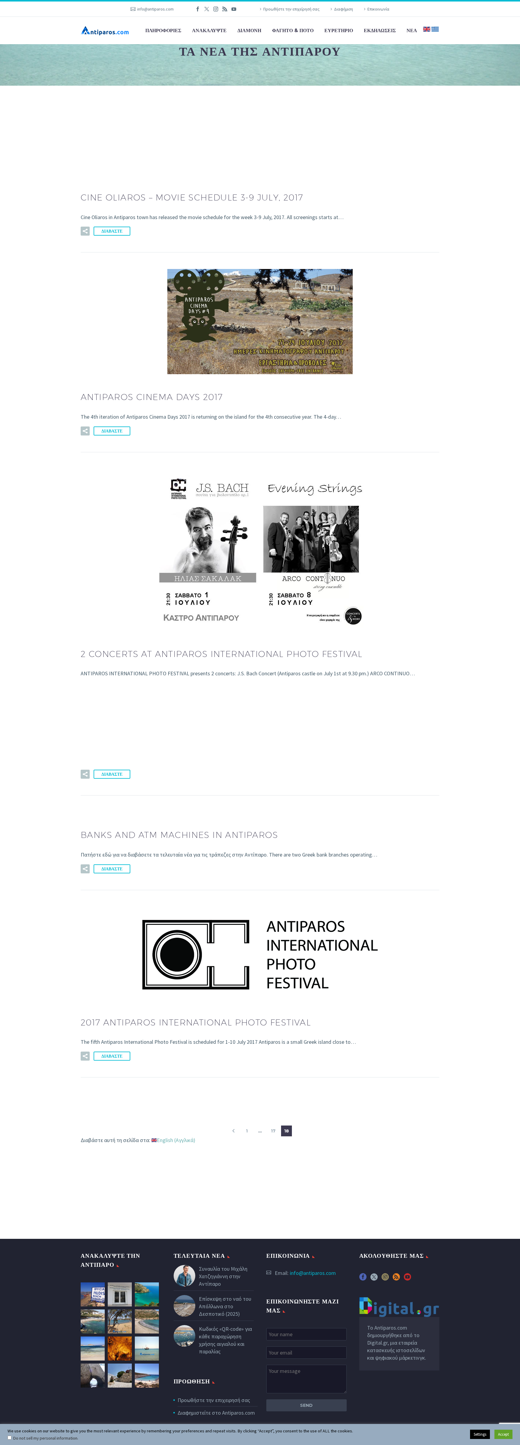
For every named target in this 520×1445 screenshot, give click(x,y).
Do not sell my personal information (45, 1438)
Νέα (412, 30)
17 (273, 1131)
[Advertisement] (260, 130)
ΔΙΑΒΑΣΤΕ (111, 231)
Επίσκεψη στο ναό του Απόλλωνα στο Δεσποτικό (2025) (225, 1306)
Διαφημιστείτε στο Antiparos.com (216, 1412)
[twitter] (374, 1279)
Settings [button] (480, 1434)
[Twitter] (206, 9)
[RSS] (224, 9)
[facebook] (363, 1279)
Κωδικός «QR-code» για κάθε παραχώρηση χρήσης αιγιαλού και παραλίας (225, 1340)
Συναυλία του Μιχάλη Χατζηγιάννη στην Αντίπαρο (223, 1276)
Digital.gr (377, 1342)
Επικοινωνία (378, 9)
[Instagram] (215, 9)
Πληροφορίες (163, 30)
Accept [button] (503, 1434)
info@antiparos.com (155, 9)
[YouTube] (233, 9)
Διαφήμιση (343, 9)
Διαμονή (249, 30)
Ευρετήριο (338, 30)
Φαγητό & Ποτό (293, 30)
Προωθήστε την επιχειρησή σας (214, 1400)
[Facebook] (197, 9)
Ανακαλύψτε (209, 30)
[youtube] (407, 1279)
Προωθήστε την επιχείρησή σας (291, 9)
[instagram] (385, 1279)
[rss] (396, 1279)
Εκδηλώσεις (380, 30)
